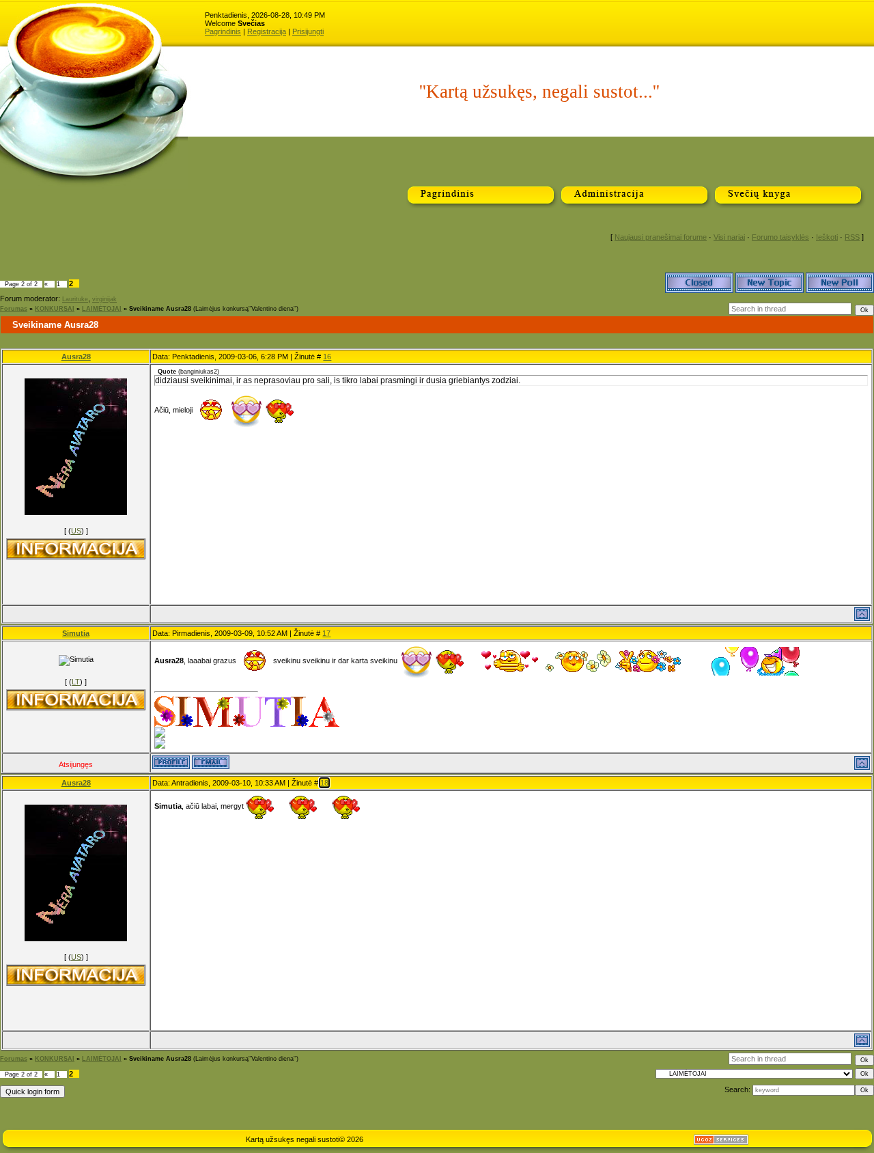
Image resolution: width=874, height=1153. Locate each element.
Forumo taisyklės (780, 237)
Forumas (13, 308)
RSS (852, 237)
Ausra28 (76, 356)
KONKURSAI (54, 308)
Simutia (75, 633)
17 (326, 633)
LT (76, 682)
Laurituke (75, 299)
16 (327, 356)
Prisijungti (308, 31)
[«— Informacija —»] (76, 549)
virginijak (104, 299)
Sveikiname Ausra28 (160, 308)
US (76, 531)
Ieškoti (827, 237)
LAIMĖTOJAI (102, 308)
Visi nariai (729, 237)
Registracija (266, 31)
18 (324, 783)
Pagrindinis (223, 31)
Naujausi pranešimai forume (661, 237)
